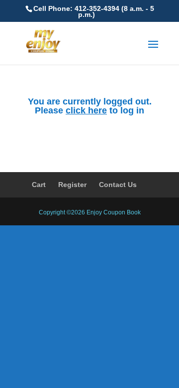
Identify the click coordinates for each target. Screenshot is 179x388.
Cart (39, 185)
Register (72, 185)
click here (86, 110)
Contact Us (118, 185)
